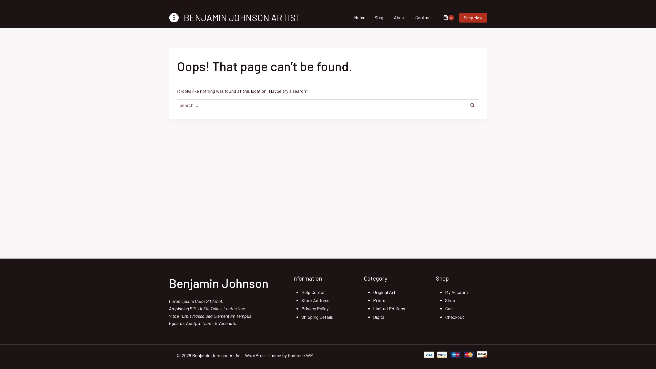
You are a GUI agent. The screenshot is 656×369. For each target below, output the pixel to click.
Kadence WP (300, 355)
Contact (423, 17)
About (400, 17)
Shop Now (473, 17)
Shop (380, 17)
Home (359, 17)
